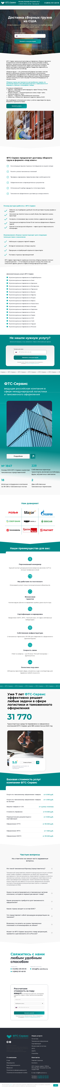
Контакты (34, 1063)
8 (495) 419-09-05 (19, 969)
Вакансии (10, 1067)
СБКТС (34, 1051)
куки (11, 1084)
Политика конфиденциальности (17, 1070)
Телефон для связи (19, 33)
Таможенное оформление (40, 1041)
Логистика (35, 1038)
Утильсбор (35, 1053)
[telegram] (10, 1042)
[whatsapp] (8, 1042)
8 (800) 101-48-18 (19, 971)
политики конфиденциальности (30, 47)
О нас (8, 1060)
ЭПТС (33, 1048)
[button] (16, 106)
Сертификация (36, 1043)
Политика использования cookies (17, 1072)
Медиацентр (11, 1063)
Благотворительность (13, 1065)
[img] (33, 456)
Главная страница (37, 1060)
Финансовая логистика (39, 1046)
